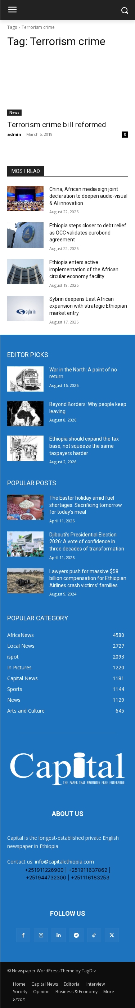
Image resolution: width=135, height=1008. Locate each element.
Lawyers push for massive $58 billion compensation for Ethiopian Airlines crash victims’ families (87, 578)
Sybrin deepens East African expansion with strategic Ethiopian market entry (88, 306)
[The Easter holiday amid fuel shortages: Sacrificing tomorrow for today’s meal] (25, 507)
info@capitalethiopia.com (64, 861)
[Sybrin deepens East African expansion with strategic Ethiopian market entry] (25, 308)
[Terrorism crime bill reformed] (67, 85)
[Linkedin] (58, 935)
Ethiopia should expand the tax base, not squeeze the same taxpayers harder (84, 446)
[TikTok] (94, 935)
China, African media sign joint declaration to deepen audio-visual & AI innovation (88, 196)
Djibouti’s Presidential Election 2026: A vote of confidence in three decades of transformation (86, 542)
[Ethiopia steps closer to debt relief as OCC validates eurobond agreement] (25, 234)
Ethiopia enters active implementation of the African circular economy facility (83, 269)
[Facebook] (23, 935)
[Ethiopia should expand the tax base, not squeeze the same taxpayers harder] (25, 448)
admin (14, 134)
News (14, 112)
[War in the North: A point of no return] (25, 379)
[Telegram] (76, 935)
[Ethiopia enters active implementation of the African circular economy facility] (25, 271)
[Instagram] (41, 935)
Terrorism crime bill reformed (56, 124)
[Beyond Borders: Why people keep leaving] (25, 413)
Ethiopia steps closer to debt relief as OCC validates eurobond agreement (87, 232)
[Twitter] (112, 935)
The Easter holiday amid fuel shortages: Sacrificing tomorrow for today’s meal (85, 505)
